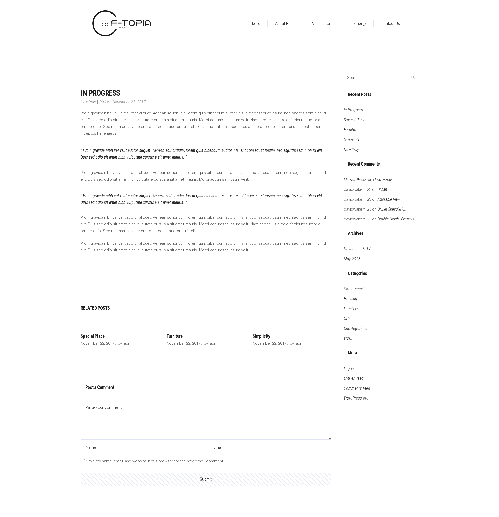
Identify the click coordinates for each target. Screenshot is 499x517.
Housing (350, 298)
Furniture (175, 336)
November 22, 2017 (129, 102)
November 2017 (357, 248)
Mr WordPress (355, 179)
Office (104, 102)
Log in (349, 368)
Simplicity (261, 336)
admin (91, 102)
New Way (351, 149)
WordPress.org (356, 398)
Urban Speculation (392, 209)
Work (348, 338)
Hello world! (382, 179)
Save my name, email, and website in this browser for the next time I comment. (155, 461)
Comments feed (357, 388)
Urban (382, 189)
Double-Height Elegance (396, 219)
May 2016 (352, 259)
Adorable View (389, 199)
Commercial (354, 288)
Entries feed (354, 378)
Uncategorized (356, 328)
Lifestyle (351, 308)
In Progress (353, 109)
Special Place (93, 336)
